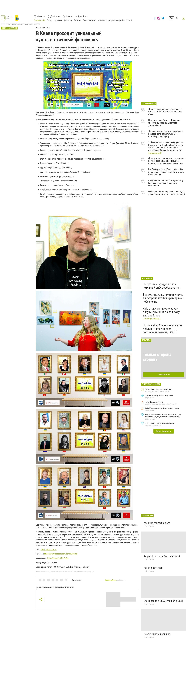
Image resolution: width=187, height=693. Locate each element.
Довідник (55, 16)
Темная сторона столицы (157, 357)
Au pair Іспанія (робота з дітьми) (162, 556)
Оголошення (102, 20)
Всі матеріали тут (164, 374)
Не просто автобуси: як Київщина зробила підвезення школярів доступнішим (164, 123)
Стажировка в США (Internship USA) (163, 600)
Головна (3, 24)
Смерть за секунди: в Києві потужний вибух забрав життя (161, 285)
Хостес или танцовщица (157, 634)
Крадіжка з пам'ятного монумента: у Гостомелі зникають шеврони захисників (165, 183)
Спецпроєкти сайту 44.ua (116, 20)
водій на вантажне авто (157, 522)
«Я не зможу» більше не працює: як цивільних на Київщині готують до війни (165, 112)
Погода (49, 20)
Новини (41, 16)
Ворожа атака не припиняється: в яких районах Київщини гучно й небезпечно (163, 298)
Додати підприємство (163, 431)
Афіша (69, 16)
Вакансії (129, 20)
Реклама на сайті (39, 20)
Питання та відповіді (89, 20)
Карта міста (68, 20)
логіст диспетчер (153, 567)
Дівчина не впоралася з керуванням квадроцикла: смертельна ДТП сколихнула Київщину (165, 134)
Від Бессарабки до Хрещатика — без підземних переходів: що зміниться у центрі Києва (166, 172)
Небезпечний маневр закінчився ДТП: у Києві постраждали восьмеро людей (166, 192)
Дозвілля (83, 16)
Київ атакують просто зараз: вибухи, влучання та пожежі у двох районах (161, 312)
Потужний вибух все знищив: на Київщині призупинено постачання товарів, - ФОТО (163, 328)
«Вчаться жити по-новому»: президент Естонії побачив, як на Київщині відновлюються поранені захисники (167, 161)
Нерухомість (58, 20)
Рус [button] (171, 18)
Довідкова (77, 20)
